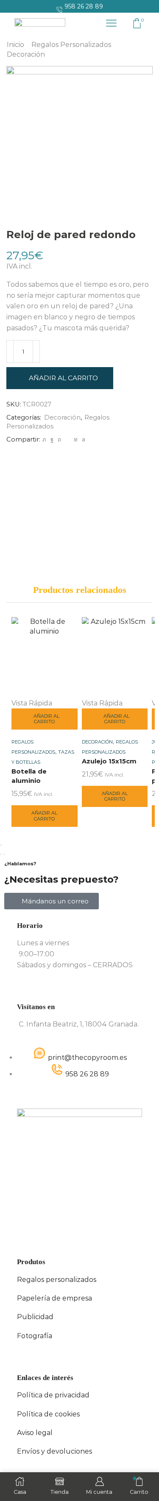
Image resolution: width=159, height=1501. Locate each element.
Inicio (15, 45)
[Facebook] (52, 439)
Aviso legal (35, 1433)
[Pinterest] (59, 439)
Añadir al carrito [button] (46, 718)
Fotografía (34, 1336)
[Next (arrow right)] (4, 854)
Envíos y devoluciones (54, 1451)
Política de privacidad (53, 1395)
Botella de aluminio (29, 776)
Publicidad (35, 1317)
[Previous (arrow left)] (1, 854)
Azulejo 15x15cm (109, 761)
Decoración (26, 54)
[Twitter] (44, 439)
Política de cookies (48, 1414)
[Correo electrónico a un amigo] (67, 439)
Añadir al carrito (63, 378)
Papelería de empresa (54, 1298)
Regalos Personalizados (71, 45)
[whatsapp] (82, 439)
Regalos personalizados (56, 1280)
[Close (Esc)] (1, 845)
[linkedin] (76, 439)
